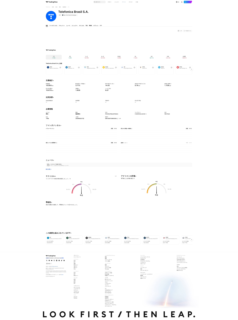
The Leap (107, 268)
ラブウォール (143, 258)
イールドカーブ (77, 288)
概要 (106, 264)
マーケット (124, 1)
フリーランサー (143, 276)
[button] (112, 2)
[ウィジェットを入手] (181, 31)
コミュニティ (116, 1)
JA (178, 2)
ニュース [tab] (68, 25)
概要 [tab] (47, 25)
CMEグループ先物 (108, 272)
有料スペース (143, 278)
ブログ (106, 282)
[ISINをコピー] (117, 118)
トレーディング (143, 267)
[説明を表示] (50, 83)
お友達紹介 (142, 259)
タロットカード (108, 291)
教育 (141, 268)
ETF (74, 262)
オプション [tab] (95, 25)
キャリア (106, 284)
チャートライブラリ (181, 258)
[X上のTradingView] (47, 260)
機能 (106, 256)
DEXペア (75, 267)
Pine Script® (76, 292)
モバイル (75, 296)
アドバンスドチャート (181, 261)
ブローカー (131, 1)
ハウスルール (143, 262)
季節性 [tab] (90, 25)
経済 (74, 279)
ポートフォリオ (77, 287)
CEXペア (75, 266)
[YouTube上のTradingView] (52, 260)
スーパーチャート (77, 256)
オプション (76, 290)
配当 (74, 282)
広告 (177, 266)
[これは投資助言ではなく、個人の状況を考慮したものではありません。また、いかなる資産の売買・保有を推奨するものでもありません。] (70, 178)
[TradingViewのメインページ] (52, 2)
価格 (106, 258)
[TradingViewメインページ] (51, 256)
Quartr (62, 274)
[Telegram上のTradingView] (59, 260)
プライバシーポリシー (109, 299)
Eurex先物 (107, 274)
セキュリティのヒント (109, 303)
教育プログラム (180, 270)
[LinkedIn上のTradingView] (57, 260)
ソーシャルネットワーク (145, 256)
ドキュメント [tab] (62, 25)
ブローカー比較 (108, 267)
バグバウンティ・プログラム (110, 304)
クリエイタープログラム (145, 261)
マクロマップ (76, 291)
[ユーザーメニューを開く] (182, 2)
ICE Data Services (54, 266)
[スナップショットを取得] (179, 31)
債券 (74, 263)
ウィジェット (179, 256)
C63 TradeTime (108, 292)
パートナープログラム (181, 268)
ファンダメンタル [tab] (53, 25)
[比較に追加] (60, 67)
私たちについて (108, 279)
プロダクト (110, 1)
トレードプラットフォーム (182, 262)
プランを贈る (107, 261)
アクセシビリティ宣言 (109, 302)
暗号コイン (76, 264)
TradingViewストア (109, 290)
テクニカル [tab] (81, 25)
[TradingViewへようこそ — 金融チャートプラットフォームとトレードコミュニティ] (51, 50)
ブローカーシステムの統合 (182, 267)
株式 (74, 260)
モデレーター (143, 263)
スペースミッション (109, 280)
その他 (137, 1)
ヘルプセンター (108, 283)
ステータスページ (108, 306)
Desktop (75, 297)
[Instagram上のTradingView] (54, 260)
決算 (74, 280)
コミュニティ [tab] (75, 25)
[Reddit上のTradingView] (64, 260)
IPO (74, 283)
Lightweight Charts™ (181, 259)
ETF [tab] (101, 25)
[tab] (112, 128)
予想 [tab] (87, 25)
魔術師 (141, 275)
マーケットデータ (108, 259)
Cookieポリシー (108, 300)
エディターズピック (144, 270)
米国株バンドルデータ (109, 275)
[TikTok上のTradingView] (61, 260)
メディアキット (108, 286)
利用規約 (106, 296)
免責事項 (106, 297)
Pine (74, 268)
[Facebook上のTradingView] (49, 260)
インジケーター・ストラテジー (146, 274)
